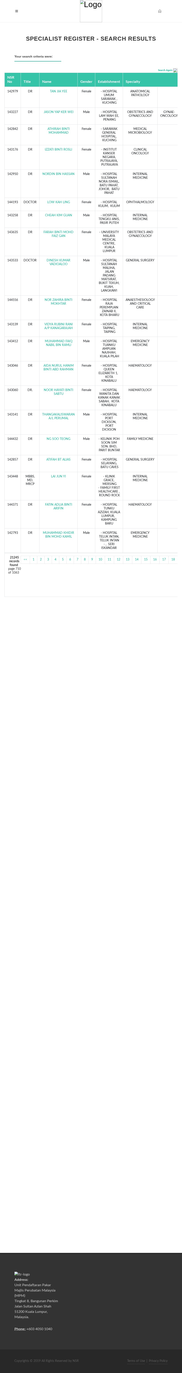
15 (146, 559)
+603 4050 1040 (39, 1329)
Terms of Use (136, 1361)
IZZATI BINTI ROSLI (58, 149)
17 (164, 559)
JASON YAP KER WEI (58, 112)
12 (118, 559)
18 (173, 559)
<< (25, 559)
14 (136, 559)
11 (109, 559)
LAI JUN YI (58, 476)
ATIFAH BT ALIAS (58, 459)
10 (100, 559)
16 (155, 559)
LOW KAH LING (58, 202)
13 (127, 559)
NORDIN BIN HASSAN (58, 174)
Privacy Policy (158, 1361)
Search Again (165, 70)
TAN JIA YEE (58, 91)
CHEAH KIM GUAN (58, 215)
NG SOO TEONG (58, 439)
